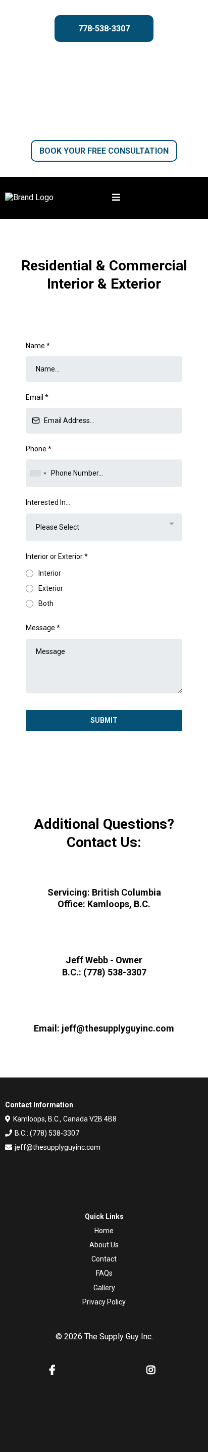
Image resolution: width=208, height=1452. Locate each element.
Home (104, 1231)
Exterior (50, 588)
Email (37, 397)
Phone (38, 449)
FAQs (104, 1273)
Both (46, 603)
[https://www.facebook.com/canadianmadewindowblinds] (55, 1370)
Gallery (104, 1288)
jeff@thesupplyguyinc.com (57, 1147)
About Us (104, 1245)
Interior (49, 573)
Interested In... (48, 502)
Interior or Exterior (57, 556)
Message (43, 628)
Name (38, 346)
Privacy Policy (104, 1302)
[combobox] (37, 473)
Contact (104, 1259)
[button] (157, 198)
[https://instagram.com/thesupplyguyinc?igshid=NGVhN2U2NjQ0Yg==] (153, 1370)
